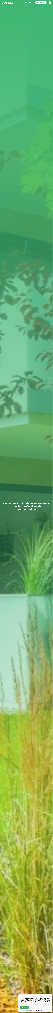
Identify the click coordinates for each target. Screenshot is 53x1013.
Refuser (34, 1007)
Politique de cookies (29, 1010)
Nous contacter (41, 2)
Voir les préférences (45, 1007)
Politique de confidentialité (39, 1010)
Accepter (24, 1007)
